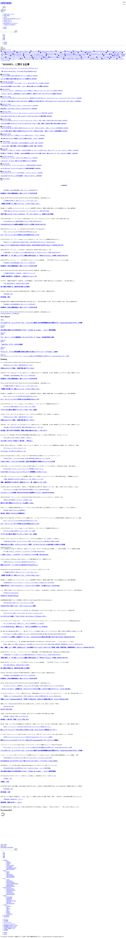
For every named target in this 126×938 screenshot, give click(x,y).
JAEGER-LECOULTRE (72, 55)
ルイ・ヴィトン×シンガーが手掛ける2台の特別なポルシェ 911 (20, 235)
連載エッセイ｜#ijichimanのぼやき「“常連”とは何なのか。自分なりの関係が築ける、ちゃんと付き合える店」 (35, 699)
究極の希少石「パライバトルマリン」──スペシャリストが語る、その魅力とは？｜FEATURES (30, 585)
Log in (5, 28)
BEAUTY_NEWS (6, 96)
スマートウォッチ (52, 55)
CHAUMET (118, 52)
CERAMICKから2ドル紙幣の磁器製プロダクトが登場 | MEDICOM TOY (23, 224)
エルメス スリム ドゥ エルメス (15, 57)
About (5, 27)
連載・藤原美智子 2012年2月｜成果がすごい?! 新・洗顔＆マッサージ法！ (24, 482)
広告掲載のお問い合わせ (10, 926)
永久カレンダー (38, 57)
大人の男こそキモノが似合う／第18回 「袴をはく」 (17, 441)
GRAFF (106, 54)
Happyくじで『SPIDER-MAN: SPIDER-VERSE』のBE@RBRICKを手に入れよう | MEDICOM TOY (32, 245)
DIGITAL (8, 902)
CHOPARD (69, 54)
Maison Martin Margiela (80, 54)
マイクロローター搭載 (103, 57)
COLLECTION (10, 865)
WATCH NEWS (6, 74)
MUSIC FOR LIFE (6, 709)
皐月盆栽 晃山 (5, 297)
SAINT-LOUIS (60, 54)
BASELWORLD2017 (101, 51)
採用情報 (6, 930)
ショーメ (28, 57)
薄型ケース (52, 57)
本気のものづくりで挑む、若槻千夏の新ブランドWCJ (17, 368)
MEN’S (105, 58)
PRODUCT (9, 899)
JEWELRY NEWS (10, 890)
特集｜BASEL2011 (26, 58)
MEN (7, 861)
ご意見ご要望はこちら (9, 928)
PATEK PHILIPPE (11, 52)
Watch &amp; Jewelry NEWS (47, 51)
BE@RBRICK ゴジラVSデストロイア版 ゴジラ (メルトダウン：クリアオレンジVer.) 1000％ (29, 761)
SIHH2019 (77, 51)
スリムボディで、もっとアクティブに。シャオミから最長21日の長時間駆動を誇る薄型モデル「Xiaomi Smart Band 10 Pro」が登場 (41, 750)
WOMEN (8, 862)
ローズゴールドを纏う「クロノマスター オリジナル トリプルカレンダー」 (24, 616)
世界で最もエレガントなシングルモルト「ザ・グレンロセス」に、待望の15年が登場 (27, 214)
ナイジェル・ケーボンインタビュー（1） (13, 451)
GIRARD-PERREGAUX (95, 54)
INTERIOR (9, 898)
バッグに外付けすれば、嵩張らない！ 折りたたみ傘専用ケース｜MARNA (24, 626)
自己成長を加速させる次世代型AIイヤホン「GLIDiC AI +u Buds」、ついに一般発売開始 (28, 771)
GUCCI (9, 54)
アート (110, 52)
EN (5, 8)
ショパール (108, 55)
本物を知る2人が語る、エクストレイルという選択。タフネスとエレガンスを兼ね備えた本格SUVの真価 (33, 544)
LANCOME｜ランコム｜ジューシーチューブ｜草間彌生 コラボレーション (24, 472)
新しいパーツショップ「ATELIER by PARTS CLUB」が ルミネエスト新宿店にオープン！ (29, 730)
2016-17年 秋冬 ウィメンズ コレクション (69, 57)
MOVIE (8, 908)
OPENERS (6, 3)
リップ (81, 52)
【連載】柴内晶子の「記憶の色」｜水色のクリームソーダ (19, 276)
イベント (60, 51)
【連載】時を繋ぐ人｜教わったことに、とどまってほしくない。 (21, 203)
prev (2, 844)
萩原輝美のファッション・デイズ (96, 52)
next (5, 844)
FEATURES (5, 149)
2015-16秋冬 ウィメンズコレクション (52, 58)
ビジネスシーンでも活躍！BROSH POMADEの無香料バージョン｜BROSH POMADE (27, 492)
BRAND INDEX (10, 869)
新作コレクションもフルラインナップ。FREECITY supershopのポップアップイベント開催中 (30, 740)
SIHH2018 (69, 51)
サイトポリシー (8, 922)
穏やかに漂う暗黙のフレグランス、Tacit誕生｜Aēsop (17, 503)
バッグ (85, 57)
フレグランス (66, 52)
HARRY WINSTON (17, 55)
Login (124, 4)
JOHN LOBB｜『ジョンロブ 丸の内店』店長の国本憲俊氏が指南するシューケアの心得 (28, 461)
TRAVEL (8, 906)
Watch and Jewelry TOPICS (22, 51)
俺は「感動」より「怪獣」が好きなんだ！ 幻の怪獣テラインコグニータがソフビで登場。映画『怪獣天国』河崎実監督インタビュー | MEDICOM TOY (47, 647)
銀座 (46, 57)
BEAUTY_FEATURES (7, 156)
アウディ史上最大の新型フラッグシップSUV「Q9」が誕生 (19, 409)
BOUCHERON (18, 54)
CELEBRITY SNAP (11, 868)
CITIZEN (37, 58)
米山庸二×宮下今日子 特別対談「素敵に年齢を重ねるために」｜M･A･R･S (24, 430)
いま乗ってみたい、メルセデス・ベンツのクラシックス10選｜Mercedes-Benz (24, 554)
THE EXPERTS (10, 875)
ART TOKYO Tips (87, 51)
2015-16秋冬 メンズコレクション (50, 52)
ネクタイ (27, 55)
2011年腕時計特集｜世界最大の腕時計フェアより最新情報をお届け (82, 58)
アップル (113, 58)
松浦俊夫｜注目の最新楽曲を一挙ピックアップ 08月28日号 (19, 193)
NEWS (8, 864)
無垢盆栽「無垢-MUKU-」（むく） (12, 802)
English (5, 43)
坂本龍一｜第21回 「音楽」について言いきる (15, 719)
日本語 (5, 42)
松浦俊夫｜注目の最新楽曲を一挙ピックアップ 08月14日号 (19, 307)
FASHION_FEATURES (8, 81)
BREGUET (50, 54)
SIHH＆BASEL (10, 893)
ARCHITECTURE (11, 901)
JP (2, 8)
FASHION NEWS (7, 51)
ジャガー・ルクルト (97, 55)
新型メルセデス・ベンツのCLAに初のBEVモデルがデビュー (19, 565)
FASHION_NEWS (6, 134)
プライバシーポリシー (9, 923)
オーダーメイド (15, 58)
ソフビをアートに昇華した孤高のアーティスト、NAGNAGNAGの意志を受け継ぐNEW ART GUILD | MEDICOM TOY (38, 637)
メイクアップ (35, 52)
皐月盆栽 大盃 (5, 792)
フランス (92, 57)
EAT (7, 907)
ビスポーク (114, 57)
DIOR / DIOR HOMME (38, 55)
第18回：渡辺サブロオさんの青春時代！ (13, 513)
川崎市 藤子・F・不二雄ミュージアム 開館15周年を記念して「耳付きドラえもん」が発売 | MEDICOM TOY (34, 255)
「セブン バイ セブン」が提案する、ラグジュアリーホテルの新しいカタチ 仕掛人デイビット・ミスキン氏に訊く (36, 689)
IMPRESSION (9, 885)
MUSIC (8, 911)
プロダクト (85, 55)
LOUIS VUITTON (23, 52)
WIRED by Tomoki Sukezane (9, 595)
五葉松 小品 (5, 781)
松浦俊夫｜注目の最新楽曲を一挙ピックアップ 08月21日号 (19, 266)
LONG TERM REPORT (12, 883)
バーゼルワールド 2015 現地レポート (35, 54)
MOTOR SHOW (10, 882)
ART (7, 910)
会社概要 (6, 920)
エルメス (35, 51)
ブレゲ (61, 55)
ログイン (6, 919)
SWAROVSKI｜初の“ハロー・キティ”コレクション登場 (18, 606)
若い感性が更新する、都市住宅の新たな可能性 (15, 286)
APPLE (74, 52)
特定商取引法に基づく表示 (11, 925)
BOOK (8, 912)
